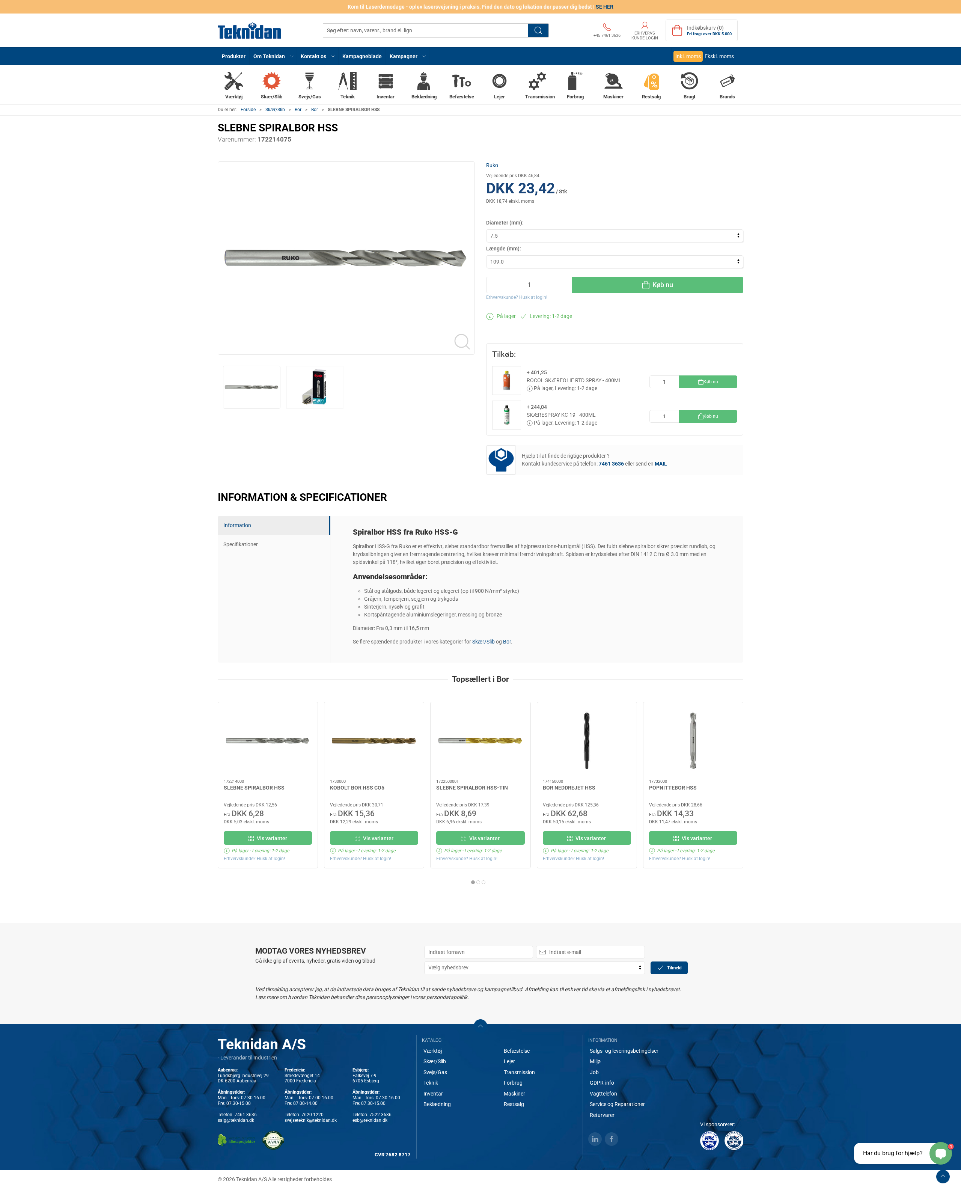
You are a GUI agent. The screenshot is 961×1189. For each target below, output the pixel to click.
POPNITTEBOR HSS (673, 788)
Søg (538, 30)
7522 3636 (380, 1114)
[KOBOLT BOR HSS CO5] (374, 741)
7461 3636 (246, 1114)
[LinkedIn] (595, 1139)
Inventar (433, 1094)
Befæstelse (517, 1051)
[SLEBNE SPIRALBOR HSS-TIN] (480, 741)
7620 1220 (312, 1114)
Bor (298, 109)
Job (594, 1072)
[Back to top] (943, 1176)
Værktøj (432, 1051)
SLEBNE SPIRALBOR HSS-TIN (472, 788)
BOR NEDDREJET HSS (569, 788)
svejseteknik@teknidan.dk (311, 1120)
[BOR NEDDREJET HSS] (587, 741)
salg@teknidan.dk (236, 1120)
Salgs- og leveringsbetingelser (624, 1051)
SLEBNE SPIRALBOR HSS (254, 788)
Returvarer (602, 1115)
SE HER (604, 7)
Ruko (492, 165)
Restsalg (514, 1104)
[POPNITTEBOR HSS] (693, 741)
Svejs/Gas (435, 1072)
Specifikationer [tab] (240, 544)
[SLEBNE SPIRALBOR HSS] (268, 741)
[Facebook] (611, 1139)
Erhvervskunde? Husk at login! (516, 297)
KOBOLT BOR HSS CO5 (357, 788)
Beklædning (437, 1104)
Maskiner (514, 1094)
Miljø (595, 1061)
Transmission (519, 1072)
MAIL (661, 464)
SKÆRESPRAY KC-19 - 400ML (561, 415)
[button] (273, 56)
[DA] (250, 30)
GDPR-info (602, 1083)
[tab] (473, 882)
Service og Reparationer (617, 1104)
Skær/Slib (275, 109)
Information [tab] (237, 525)
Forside (248, 109)
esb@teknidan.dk (369, 1120)
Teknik (430, 1083)
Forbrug (513, 1083)
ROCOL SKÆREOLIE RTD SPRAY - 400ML (574, 380)
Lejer (509, 1061)
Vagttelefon (603, 1094)
